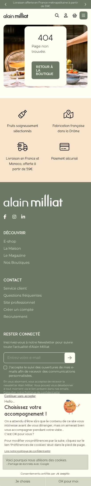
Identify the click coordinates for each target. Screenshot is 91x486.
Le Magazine (15, 255)
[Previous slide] (6, 4)
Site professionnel (19, 302)
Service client (15, 288)
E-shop (10, 241)
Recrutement (15, 317)
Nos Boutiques (17, 262)
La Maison (12, 248)
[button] (75, 15)
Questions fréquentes (23, 295)
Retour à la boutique (44, 70)
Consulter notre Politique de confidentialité (32, 392)
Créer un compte (19, 309)
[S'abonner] (69, 357)
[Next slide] (85, 4)
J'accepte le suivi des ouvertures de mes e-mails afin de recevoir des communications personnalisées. (42, 371)
